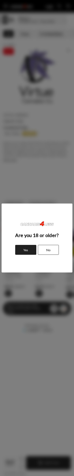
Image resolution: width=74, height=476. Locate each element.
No (48, 250)
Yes (25, 250)
